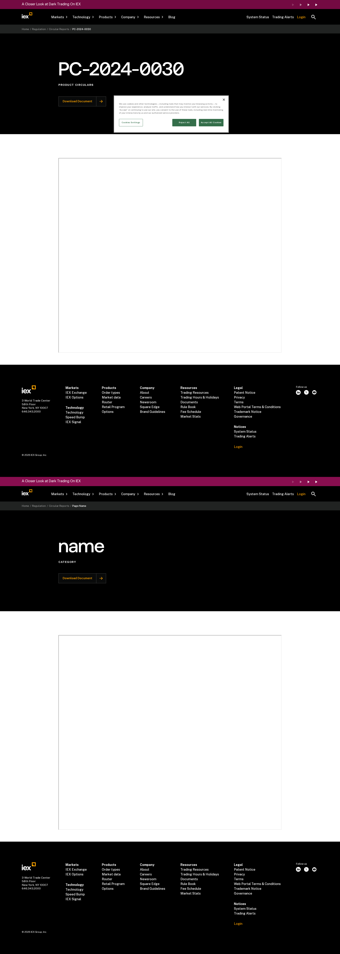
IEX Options (74, 397)
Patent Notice (244, 392)
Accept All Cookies (211, 122)
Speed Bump (75, 417)
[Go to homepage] (27, 15)
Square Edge (150, 407)
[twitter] (306, 392)
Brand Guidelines (152, 412)
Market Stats (190, 416)
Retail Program (113, 407)
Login (301, 17)
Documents (189, 402)
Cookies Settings (131, 122)
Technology (74, 412)
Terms (238, 402)
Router (107, 402)
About (144, 392)
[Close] (224, 100)
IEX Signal (73, 422)
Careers (146, 397)
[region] (171, 114)
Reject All (184, 122)
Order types (111, 392)
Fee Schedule (190, 412)
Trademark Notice (247, 412)
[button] (59, 17)
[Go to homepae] (29, 389)
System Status (257, 17)
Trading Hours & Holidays (199, 397)
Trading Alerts (283, 17)
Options (108, 412)
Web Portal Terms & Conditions (257, 407)
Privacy (239, 397)
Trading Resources (194, 392)
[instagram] (298, 392)
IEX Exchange (76, 392)
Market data (111, 397)
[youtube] (314, 392)
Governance (243, 416)
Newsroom (148, 402)
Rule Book (188, 407)
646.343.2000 (31, 411)
